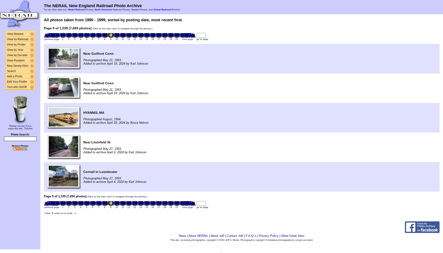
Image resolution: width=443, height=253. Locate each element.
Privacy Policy (268, 236)
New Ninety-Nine (17, 65)
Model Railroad (76, 9)
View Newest (15, 34)
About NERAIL (198, 236)
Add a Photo (14, 76)
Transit (135, 9)
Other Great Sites (293, 236)
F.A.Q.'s (251, 236)
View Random (16, 60)
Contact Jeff (235, 236)
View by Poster (16, 44)
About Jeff (217, 236)
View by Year (15, 49)
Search (11, 71)
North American (103, 9)
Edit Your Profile (17, 81)
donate (21, 126)
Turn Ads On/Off (17, 87)
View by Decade (17, 55)
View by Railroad (17, 39)
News (182, 236)
